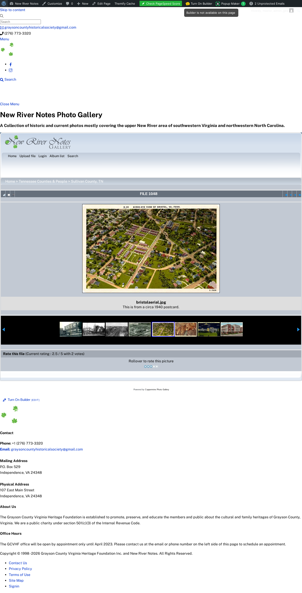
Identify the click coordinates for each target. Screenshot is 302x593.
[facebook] (10, 64)
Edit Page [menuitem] (104, 3)
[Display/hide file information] (8, 194)
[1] (145, 366)
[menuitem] (4, 3)
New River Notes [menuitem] (26, 3)
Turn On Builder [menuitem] (200, 4)
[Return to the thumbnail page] (3, 194)
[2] (148, 366)
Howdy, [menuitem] (269, 10)
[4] (154, 366)
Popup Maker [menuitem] (232, 3)
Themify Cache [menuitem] (125, 3)
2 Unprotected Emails (270, 3)
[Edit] (35, 400)
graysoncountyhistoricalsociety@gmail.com (41, 449)
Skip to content (12, 10)
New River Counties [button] (54, 93)
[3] (151, 366)
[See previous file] (289, 194)
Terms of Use (19, 575)
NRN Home (17, 93)
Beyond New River (97, 93)
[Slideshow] (12, 194)
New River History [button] (139, 93)
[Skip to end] (299, 194)
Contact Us (18, 563)
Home (10, 181)
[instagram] (10, 70)
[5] (156, 366)
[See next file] (294, 194)
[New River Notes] (33, 55)
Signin (14, 586)
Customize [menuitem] (55, 3)
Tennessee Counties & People (43, 181)
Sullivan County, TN (87, 181)
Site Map (16, 580)
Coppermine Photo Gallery (157, 389)
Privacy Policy (20, 569)
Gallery (171, 93)
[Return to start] (285, 194)
